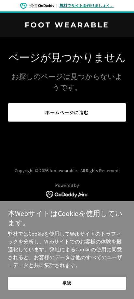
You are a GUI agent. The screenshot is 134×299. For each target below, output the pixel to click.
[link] (67, 25)
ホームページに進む (67, 112)
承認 (67, 283)
